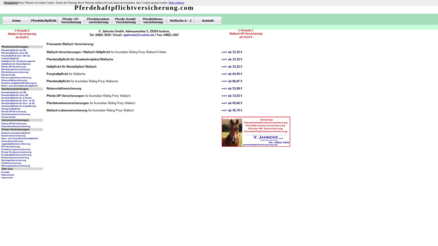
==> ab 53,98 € (232, 88)
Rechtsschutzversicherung (15, 157)
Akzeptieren (11, 3)
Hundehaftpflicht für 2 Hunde (16, 98)
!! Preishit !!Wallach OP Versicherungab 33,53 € (245, 34)
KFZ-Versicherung (10, 147)
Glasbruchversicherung (13, 136)
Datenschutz (7, 175)
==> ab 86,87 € (232, 81)
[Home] (16, 20)
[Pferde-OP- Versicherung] (71, 20)
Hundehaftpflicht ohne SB (14, 95)
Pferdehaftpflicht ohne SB (14, 53)
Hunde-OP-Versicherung (13, 111)
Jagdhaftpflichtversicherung (16, 144)
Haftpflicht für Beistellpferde (16, 64)
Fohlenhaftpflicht (10, 58)
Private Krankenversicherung (16, 152)
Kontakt (5, 172)
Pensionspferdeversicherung (16, 78)
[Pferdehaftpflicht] (43, 20)
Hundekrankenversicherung (15, 114)
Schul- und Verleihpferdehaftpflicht (19, 86)
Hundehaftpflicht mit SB (13, 92)
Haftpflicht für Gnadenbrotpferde (18, 61)
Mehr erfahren (176, 2)
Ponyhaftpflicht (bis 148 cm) (15, 56)
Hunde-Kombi (8, 117)
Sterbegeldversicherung (13, 160)
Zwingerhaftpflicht (10, 109)
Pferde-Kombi (8, 75)
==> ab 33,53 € (232, 95)
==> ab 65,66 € (232, 103)
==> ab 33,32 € (232, 52)
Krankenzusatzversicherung (15, 149)
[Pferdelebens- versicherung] (153, 20)
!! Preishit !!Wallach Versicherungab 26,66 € (22, 34)
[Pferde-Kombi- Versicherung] (126, 20)
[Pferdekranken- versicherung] (98, 20)
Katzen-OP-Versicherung (13, 124)
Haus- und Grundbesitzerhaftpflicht (19, 138)
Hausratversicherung (12, 141)
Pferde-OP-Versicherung (13, 67)
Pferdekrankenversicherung (15, 69)
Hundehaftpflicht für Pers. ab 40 (17, 101)
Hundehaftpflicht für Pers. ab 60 (17, 103)
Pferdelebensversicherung (15, 72)
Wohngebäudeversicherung (15, 166)
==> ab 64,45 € (232, 74)
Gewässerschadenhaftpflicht (15, 133)
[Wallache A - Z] (180, 20)
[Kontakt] (208, 20)
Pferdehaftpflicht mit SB (13, 50)
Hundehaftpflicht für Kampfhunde (18, 106)
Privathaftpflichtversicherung (16, 155)
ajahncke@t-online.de (138, 35)
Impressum (7, 178)
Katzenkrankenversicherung (15, 126)
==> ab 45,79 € (232, 110)
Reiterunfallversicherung (14, 80)
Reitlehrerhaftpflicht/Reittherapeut (19, 83)
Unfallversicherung (11, 163)
